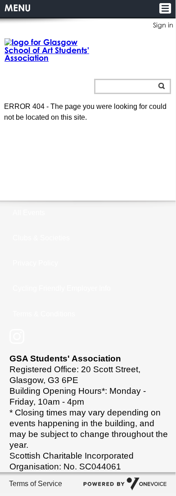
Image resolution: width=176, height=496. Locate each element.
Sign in (163, 25)
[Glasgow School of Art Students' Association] (47, 50)
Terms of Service (35, 483)
